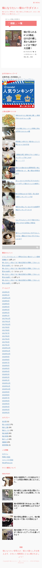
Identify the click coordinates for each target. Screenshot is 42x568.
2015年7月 (5, 398)
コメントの (7, 460)
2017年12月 (6, 318)
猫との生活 (6, 424)
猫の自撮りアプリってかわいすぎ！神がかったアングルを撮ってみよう (27, 532)
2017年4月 (5, 339)
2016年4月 (5, 371)
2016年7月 (5, 362)
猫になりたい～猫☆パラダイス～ (20, 8)
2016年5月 (5, 368)
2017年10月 (6, 324)
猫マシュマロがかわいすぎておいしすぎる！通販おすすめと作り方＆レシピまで (28, 236)
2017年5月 (5, 336)
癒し (28, 57)
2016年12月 (6, 348)
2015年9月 (5, 392)
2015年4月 (5, 407)
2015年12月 (6, 383)
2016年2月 (5, 377)
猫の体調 (5, 433)
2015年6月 (5, 401)
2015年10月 (6, 389)
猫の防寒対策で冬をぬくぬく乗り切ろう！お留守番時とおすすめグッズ (27, 506)
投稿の (6, 457)
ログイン (5, 454)
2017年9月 (5, 327)
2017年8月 (5, 330)
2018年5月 (5, 304)
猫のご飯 (5, 427)
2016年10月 (6, 354)
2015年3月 (5, 409)
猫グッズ (5, 439)
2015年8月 (5, 395)
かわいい (31, 54)
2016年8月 (5, 360)
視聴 (31, 57)
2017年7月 (5, 333)
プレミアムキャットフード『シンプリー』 (18, 79)
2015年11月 (6, 386)
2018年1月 (5, 315)
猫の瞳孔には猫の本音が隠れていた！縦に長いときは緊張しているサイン (27, 493)
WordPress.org (7, 463)
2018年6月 (5, 301)
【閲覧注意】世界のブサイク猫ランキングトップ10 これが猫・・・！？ (28, 157)
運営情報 (5, 445)
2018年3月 (5, 310)
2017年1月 (5, 345)
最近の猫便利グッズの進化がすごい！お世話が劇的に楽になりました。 (27, 479)
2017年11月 (6, 321)
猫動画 (4, 442)
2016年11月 (6, 351)
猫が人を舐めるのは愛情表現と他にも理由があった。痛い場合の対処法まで (28, 170)
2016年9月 (5, 357)
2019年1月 (5, 295)
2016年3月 (5, 374)
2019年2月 (5, 292)
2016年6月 (5, 365)
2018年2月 (5, 312)
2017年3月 (5, 342)
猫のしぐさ (6, 430)
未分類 (4, 421)
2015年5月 (5, 404)
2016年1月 (5, 380)
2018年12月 (6, 298)
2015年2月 (5, 412)
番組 (25, 57)
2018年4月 (5, 307)
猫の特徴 (5, 436)
